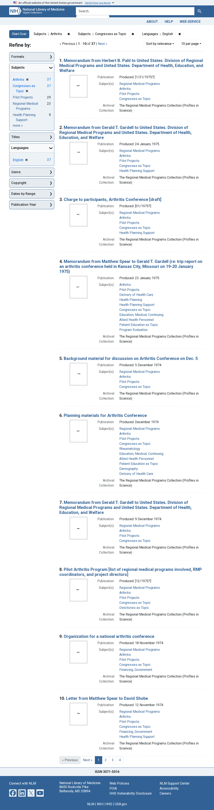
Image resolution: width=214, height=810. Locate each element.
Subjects (18, 67)
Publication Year (23, 205)
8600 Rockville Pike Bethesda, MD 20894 (74, 789)
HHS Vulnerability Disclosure (131, 793)
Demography (128, 469)
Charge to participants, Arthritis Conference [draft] (112, 199)
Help (169, 22)
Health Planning (130, 300)
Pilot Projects (129, 94)
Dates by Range (23, 194)
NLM (90, 804)
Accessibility (169, 788)
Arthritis (125, 89)
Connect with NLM (22, 783)
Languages (20, 148)
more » (18, 125)
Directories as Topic (134, 608)
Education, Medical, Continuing (141, 315)
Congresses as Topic (134, 99)
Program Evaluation (133, 330)
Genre (15, 172)
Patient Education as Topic (138, 325)
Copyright (18, 183)
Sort (159, 44)
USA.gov (121, 804)
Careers (165, 793)
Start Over (19, 34)
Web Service (190, 22)
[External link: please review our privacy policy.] (13, 793)
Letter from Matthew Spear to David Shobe (107, 698)
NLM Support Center (175, 783)
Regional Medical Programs (139, 84)
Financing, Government (135, 670)
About (152, 22)
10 (190, 44)
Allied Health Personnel (136, 320)
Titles (15, 137)
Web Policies (119, 783)
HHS (108, 804)
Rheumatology (129, 449)
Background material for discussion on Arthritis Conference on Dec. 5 (131, 358)
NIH (100, 804)
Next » (102, 44)
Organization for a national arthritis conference (109, 636)
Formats (17, 57)
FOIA (113, 788)
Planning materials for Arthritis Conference (105, 415)
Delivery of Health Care (136, 295)
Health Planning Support (136, 171)
